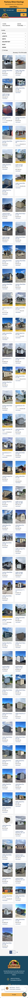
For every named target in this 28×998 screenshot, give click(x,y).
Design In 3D (21, 10)
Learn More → (14, 6)
